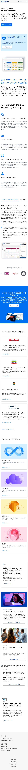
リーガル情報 (13, 759)
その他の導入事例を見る (7, 429)
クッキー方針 (13, 764)
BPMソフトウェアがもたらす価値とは (9, 748)
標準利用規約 (13, 761)
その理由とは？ (7, 47)
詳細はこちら (5, 467)
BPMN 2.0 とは (4, 746)
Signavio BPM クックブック (7, 740)
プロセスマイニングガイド (6, 738)
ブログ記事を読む (14, 659)
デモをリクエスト (6, 25)
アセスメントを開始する (14, 622)
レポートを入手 (14, 305)
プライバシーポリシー (13, 762)
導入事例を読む (6, 354)
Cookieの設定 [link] (13, 766)
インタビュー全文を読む (14, 684)
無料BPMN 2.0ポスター (6, 750)
